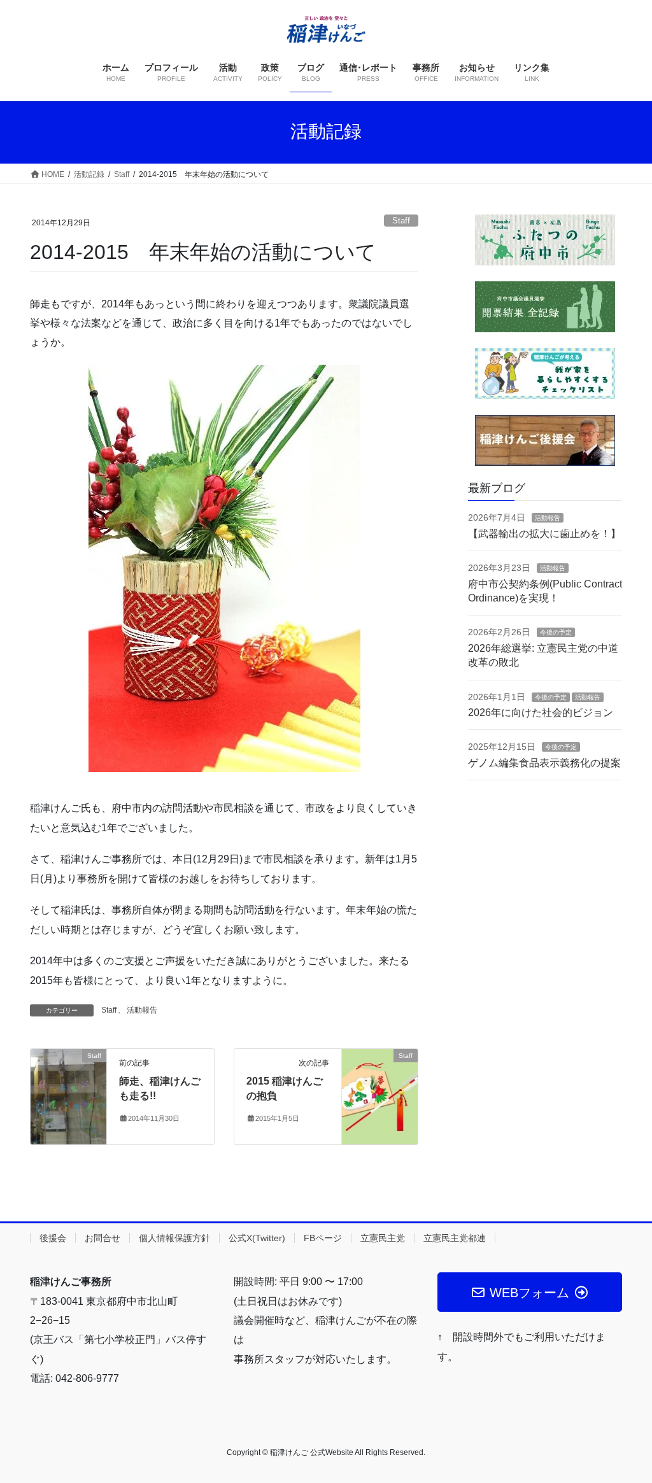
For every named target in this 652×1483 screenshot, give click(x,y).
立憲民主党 (382, 1238)
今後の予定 (556, 632)
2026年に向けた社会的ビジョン (540, 712)
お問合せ (102, 1238)
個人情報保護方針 (174, 1238)
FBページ (323, 1238)
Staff (401, 220)
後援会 (52, 1238)
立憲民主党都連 (454, 1238)
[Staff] (68, 1095)
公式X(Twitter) (257, 1238)
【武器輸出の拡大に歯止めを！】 (544, 533)
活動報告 (142, 1010)
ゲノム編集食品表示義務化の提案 (544, 762)
